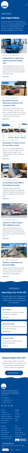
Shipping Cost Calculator (6, 416)
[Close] (25, 442)
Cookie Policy (18, 430)
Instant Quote (4, 422)
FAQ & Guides (4, 428)
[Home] (5, 5)
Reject (11, 449)
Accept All (5, 449)
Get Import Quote (13, 373)
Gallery (16, 418)
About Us (17, 412)
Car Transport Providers (6, 438)
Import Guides (4, 430)
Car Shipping (4, 412)
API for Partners (4, 434)
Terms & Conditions (19, 432)
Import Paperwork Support (6, 418)
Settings (18, 449)
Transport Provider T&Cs (20, 434)
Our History (17, 414)
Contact (16, 420)
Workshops (17, 416)
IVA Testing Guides (5, 432)
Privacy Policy (18, 428)
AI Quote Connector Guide (6, 436)
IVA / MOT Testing (5, 420)
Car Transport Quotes (5, 414)
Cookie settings (18, 436)
